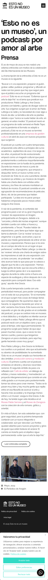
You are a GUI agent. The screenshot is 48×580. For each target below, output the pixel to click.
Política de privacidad (9, 511)
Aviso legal (7, 517)
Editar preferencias (24, 567)
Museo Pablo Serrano (11, 402)
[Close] (45, 534)
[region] (24, 556)
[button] (43, 5)
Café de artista (21, 371)
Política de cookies (18, 554)
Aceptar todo (24, 560)
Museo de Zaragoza (35, 402)
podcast (5, 96)
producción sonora (23, 358)
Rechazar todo (24, 574)
